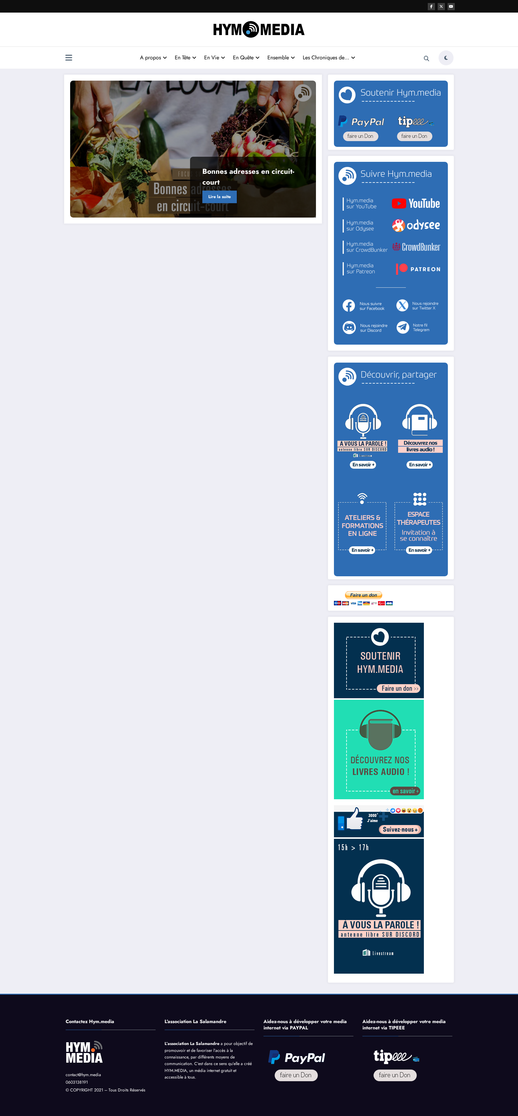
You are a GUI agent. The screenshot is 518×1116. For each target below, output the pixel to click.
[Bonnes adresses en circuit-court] (193, 149)
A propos (150, 57)
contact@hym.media (83, 1075)
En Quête (243, 57)
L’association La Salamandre (192, 1043)
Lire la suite (219, 197)
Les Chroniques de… (326, 57)
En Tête (182, 57)
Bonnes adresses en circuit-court (248, 176)
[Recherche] (426, 58)
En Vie (211, 57)
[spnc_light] (446, 57)
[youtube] (451, 6)
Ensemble (278, 57)
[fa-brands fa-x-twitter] (441, 6)
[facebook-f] (431, 6)
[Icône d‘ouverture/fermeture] (68, 58)
